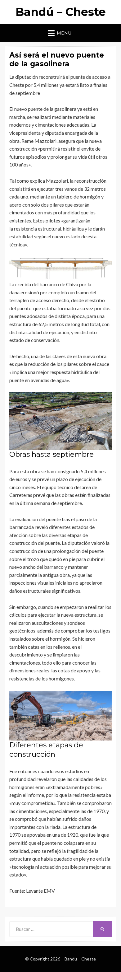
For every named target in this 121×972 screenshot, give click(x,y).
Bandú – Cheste (61, 12)
